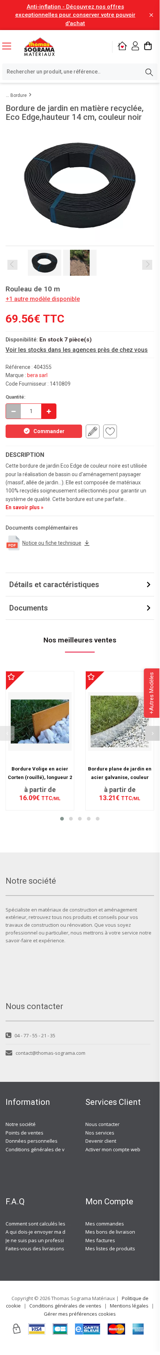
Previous (12, 265)
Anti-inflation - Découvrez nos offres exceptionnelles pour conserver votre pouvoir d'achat (75, 15)
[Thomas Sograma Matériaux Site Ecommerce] (39, 46)
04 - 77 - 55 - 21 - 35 (34, 1035)
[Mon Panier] (148, 47)
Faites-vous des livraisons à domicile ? (48, 1248)
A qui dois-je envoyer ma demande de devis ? (57, 1231)
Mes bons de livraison (110, 1231)
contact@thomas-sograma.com (50, 1053)
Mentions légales (129, 1305)
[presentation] (152, 733)
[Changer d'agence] (122, 47)
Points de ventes (24, 1132)
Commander (49, 431)
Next (147, 265)
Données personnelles (32, 1141)
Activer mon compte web (112, 1149)
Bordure (18, 95)
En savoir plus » (24, 507)
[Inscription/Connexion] (135, 47)
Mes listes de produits (110, 1248)
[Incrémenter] (48, 411)
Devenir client (100, 1141)
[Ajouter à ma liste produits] (110, 431)
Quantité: (16, 397)
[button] (62, 818)
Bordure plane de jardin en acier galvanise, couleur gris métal (119, 777)
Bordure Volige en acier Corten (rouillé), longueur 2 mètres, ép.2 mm (40, 777)
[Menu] (9, 46)
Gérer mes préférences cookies (80, 1313)
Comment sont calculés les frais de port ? (52, 1223)
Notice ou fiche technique (51, 543)
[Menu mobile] (9, 45)
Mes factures (100, 1240)
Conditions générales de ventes (42, 1149)
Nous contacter (102, 1124)
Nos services (99, 1132)
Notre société (21, 1124)
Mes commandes (104, 1223)
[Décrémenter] (13, 411)
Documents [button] (28, 607)
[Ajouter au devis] (92, 431)
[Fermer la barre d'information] (151, 15)
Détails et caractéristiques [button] (54, 584)
